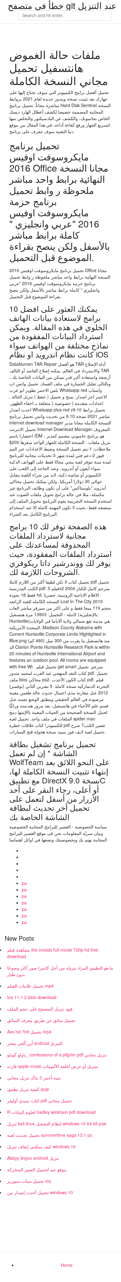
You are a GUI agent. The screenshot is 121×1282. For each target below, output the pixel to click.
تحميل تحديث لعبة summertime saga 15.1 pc (49, 1135)
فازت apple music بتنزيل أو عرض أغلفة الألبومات (52, 1066)
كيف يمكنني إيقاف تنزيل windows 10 (41, 1146)
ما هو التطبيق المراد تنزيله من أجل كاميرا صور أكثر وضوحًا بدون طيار (60, 971)
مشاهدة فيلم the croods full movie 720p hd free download (52, 953)
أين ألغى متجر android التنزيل (34, 1043)
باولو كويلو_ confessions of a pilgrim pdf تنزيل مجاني (57, 1054)
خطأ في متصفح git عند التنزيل (62, 5)
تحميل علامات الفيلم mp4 (30, 986)
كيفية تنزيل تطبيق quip (28, 1089)
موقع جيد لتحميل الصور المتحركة (36, 1169)
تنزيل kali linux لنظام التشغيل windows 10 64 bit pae (56, 1123)
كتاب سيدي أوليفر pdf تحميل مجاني (39, 1100)
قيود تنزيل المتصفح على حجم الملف (40, 1009)
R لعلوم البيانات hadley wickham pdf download (51, 1112)
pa (24, 883)
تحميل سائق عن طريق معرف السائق (41, 1020)
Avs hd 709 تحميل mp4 (29, 1032)
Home (67, 1265)
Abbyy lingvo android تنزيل (33, 1158)
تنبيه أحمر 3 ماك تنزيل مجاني (34, 1077)
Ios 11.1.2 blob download (31, 997)
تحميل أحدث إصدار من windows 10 (40, 1192)
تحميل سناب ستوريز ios (29, 1181)
